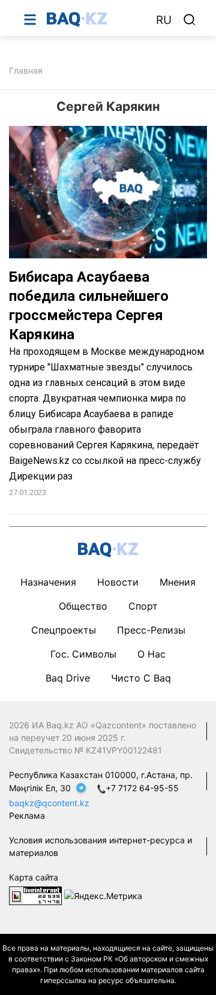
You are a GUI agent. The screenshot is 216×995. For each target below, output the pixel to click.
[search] (190, 19)
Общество (83, 606)
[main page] (95, 19)
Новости (118, 582)
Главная (26, 70)
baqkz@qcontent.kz (49, 803)
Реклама (27, 815)
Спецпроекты (63, 630)
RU (164, 20)
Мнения (178, 582)
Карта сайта (33, 877)
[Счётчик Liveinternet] (35, 895)
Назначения (48, 582)
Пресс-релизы (151, 630)
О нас (151, 654)
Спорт (143, 606)
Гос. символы (83, 654)
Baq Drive (68, 678)
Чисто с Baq (141, 678)
